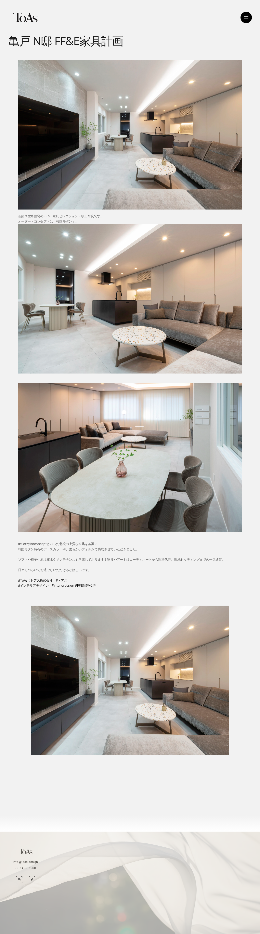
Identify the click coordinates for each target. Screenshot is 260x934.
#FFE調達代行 (85, 585)
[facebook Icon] (19, 879)
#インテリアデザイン (33, 585)
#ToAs (22, 580)
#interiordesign (63, 585)
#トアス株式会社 (40, 580)
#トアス (61, 580)
